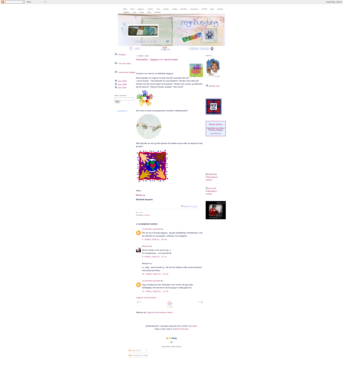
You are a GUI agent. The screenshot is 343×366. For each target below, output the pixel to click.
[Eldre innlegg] (200, 302)
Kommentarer (139, 355)
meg (195, 326)
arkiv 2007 (122, 88)
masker (147, 215)
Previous (211, 130)
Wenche (145, 246)
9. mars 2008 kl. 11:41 (154, 257)
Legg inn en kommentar (146, 297)
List (217, 128)
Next (222, 128)
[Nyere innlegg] (139, 302)
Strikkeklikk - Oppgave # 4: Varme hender (157, 59)
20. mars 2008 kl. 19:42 (155, 274)
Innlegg (136, 351)
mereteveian (181, 329)
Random (220, 130)
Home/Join (211, 128)
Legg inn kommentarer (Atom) (160, 312)
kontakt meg (213, 86)
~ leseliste (121, 55)
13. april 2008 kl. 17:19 (155, 291)
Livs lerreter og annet (151, 229)
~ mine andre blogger (126, 72)
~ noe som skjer (124, 63)
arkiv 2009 (122, 81)
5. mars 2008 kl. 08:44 (154, 239)
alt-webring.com (216, 133)
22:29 (140, 212)
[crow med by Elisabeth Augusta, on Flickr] (211, 188)
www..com (122, 111)
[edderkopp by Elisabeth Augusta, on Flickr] (211, 174)
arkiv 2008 (122, 84)
